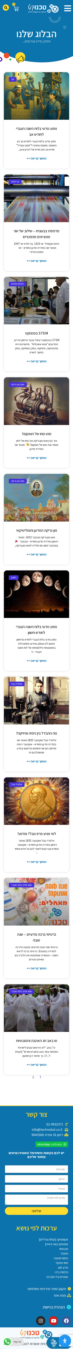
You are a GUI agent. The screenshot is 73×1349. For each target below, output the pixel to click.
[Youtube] (53, 1320)
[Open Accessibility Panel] (65, 1341)
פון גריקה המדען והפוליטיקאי (36, 530)
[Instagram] (40, 1320)
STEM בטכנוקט (36, 333)
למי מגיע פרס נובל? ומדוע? (36, 833)
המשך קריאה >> (36, 158)
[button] (66, 8)
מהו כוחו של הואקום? (36, 433)
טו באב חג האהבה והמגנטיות (36, 1040)
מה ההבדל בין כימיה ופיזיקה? (36, 733)
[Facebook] (66, 1320)
